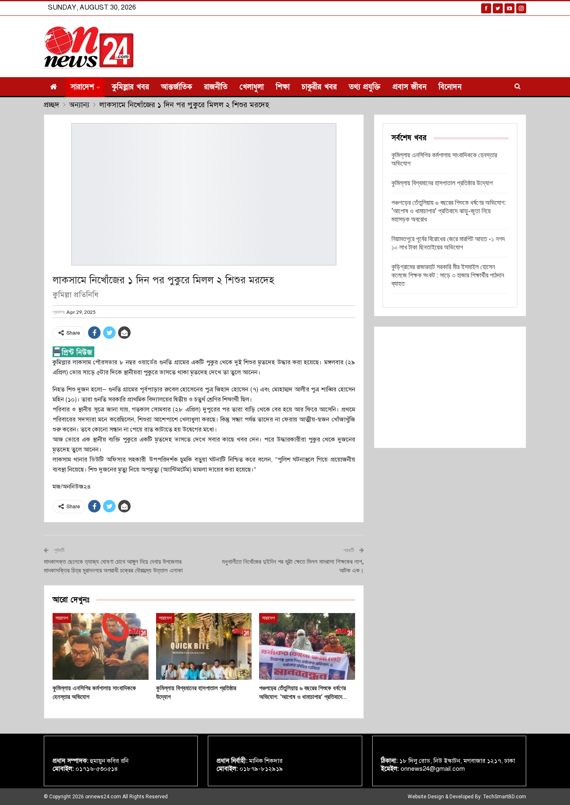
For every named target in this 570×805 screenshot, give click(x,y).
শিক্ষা (283, 87)
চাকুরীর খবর (319, 87)
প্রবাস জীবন (409, 87)
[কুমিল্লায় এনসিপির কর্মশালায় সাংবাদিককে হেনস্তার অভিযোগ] (101, 646)
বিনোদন (450, 87)
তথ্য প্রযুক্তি (365, 87)
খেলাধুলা (252, 87)
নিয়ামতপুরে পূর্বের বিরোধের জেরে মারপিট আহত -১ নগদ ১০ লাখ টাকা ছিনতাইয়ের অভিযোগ (448, 243)
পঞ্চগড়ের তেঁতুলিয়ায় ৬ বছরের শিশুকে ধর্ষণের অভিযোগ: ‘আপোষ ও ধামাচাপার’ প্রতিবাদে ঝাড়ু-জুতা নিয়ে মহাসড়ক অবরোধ (448, 211)
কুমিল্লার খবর (130, 87)
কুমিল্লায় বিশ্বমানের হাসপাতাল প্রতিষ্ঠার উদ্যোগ (442, 183)
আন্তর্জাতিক (176, 87)
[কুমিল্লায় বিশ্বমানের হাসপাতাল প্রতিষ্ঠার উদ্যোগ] (204, 646)
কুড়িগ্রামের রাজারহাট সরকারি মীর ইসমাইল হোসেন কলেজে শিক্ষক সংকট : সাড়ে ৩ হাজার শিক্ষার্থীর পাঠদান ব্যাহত (447, 275)
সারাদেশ (82, 87)
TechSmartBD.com (504, 797)
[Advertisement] (450, 387)
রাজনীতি (215, 87)
